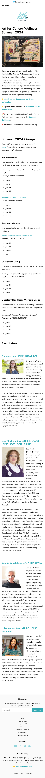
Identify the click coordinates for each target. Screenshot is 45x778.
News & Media (22, 721)
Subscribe (38, 710)
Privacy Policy (22, 732)
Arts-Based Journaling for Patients (14, 197)
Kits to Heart (28, 773)
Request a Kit (22, 724)
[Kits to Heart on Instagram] (20, 746)
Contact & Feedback (22, 730)
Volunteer (22, 727)
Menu (6, 5)
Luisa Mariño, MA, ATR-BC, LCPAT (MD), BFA (19, 630)
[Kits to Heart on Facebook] (15, 746)
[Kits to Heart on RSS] (29, 746)
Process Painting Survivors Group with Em (17, 235)
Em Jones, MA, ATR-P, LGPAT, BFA (19, 356)
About (22, 718)
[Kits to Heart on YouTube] (25, 746)
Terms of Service (22, 735)
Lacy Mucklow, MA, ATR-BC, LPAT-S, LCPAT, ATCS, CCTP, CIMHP (21, 442)
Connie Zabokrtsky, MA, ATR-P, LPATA (22, 563)
